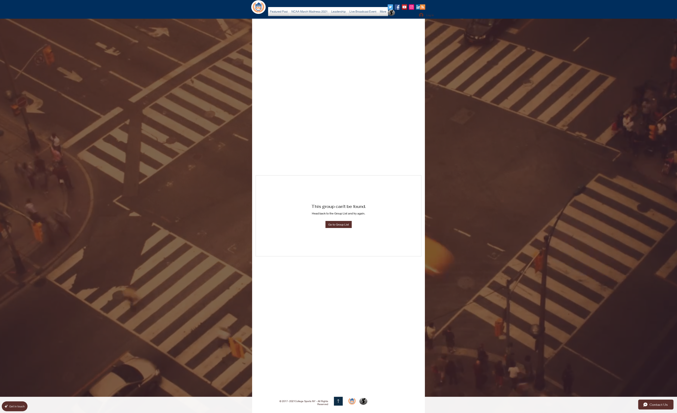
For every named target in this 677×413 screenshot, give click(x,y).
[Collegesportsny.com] (390, 7)
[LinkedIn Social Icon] (418, 7)
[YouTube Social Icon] (404, 7)
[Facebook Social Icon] (397, 7)
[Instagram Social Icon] (411, 7)
